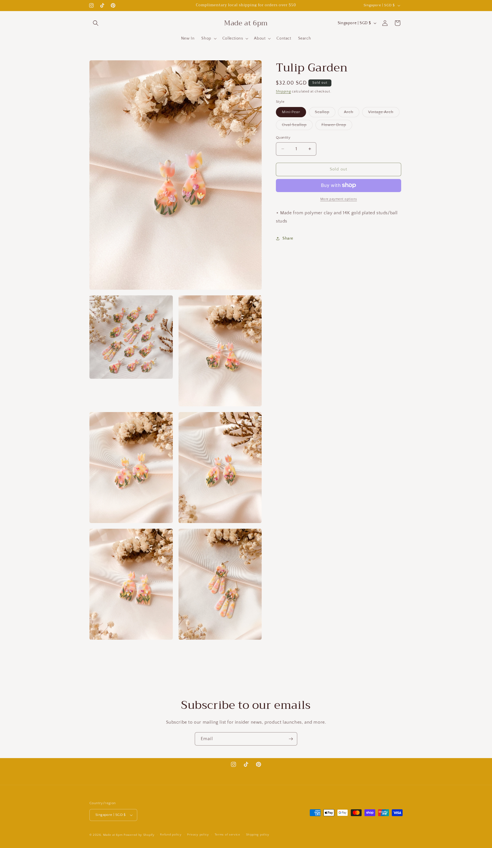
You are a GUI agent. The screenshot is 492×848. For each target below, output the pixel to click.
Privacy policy (198, 834)
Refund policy (170, 834)
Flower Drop (336, 126)
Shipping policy (258, 834)
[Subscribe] (290, 739)
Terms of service (227, 834)
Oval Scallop (297, 126)
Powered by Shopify (139, 835)
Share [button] (287, 238)
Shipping (283, 91)
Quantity (283, 137)
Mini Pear (294, 113)
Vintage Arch (383, 113)
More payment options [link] (338, 199)
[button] (95, 23)
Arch (351, 113)
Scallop (325, 113)
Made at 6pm (113, 835)
